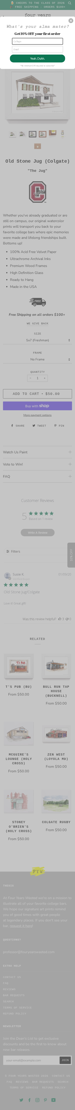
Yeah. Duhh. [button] (37, 58)
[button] (70, 20)
